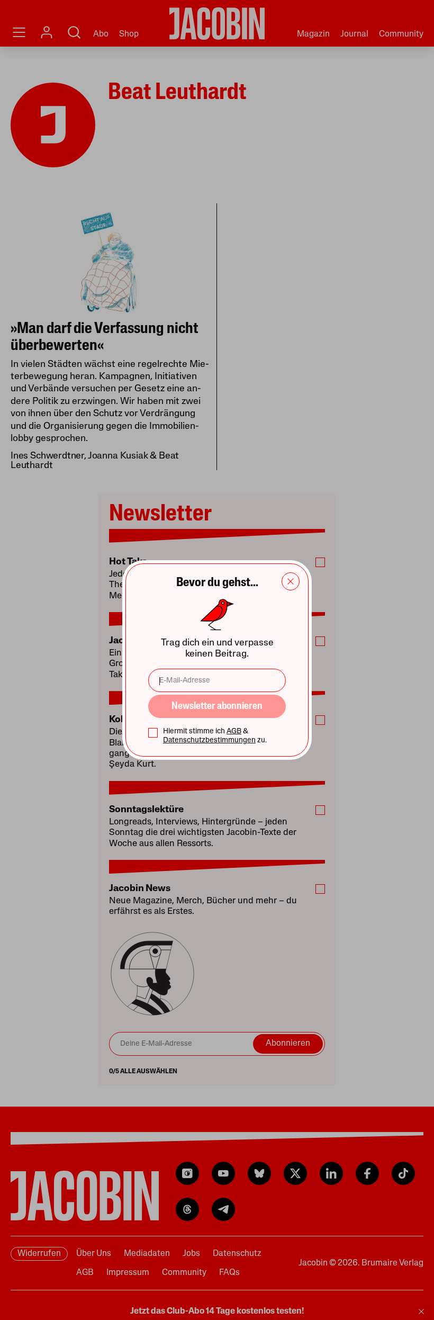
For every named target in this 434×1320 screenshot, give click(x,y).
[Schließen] (291, 581)
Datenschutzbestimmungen (209, 740)
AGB (234, 731)
